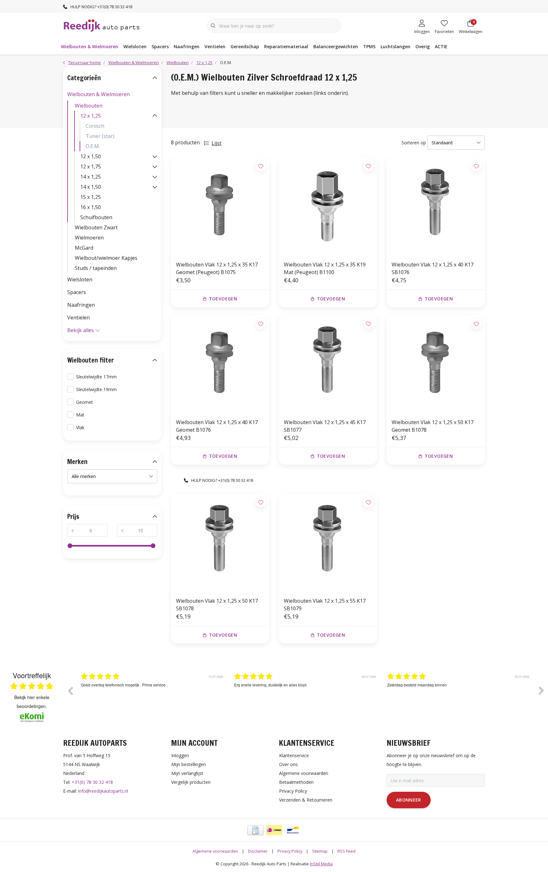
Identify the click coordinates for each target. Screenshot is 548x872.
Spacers (160, 46)
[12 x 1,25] (154, 115)
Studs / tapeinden (96, 268)
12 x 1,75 (90, 166)
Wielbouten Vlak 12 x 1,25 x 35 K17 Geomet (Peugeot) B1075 (217, 268)
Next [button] (541, 690)
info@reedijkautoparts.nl (103, 791)
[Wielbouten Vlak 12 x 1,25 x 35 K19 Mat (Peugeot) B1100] (328, 206)
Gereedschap (245, 46)
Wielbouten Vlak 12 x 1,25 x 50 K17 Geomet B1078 (432, 426)
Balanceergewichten (335, 46)
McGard (84, 247)
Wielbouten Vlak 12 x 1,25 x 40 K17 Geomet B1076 (217, 426)
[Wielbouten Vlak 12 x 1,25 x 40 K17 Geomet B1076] (220, 364)
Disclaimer (258, 851)
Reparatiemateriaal (286, 46)
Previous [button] (70, 690)
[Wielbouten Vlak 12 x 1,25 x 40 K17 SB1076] (436, 206)
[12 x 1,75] (154, 166)
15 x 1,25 (90, 196)
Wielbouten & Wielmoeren (89, 46)
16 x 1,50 (90, 207)
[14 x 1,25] (154, 176)
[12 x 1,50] (154, 156)
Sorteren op (413, 143)
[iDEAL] (274, 830)
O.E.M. (93, 146)
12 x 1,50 (90, 156)
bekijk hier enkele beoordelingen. (31, 701)
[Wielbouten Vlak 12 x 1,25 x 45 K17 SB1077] (328, 364)
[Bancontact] (293, 830)
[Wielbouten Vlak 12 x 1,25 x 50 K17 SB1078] (220, 543)
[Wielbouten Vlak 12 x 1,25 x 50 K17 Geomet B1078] (436, 364)
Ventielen (215, 46)
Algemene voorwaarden (215, 851)
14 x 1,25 (90, 176)
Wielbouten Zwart (96, 227)
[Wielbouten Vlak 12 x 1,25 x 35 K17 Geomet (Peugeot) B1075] (220, 206)
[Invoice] (255, 830)
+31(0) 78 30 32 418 (92, 782)
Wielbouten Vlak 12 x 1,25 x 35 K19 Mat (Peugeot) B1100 (325, 268)
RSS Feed (346, 851)
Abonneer (408, 800)
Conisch (95, 125)
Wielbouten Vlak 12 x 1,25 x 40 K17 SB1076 (432, 268)
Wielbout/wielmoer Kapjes (106, 257)
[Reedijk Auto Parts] (102, 25)
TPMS (369, 46)
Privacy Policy (289, 851)
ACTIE (441, 46)
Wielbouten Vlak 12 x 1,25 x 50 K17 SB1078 (217, 604)
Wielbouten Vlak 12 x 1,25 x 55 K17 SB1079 (325, 604)
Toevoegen (223, 299)
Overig (422, 46)
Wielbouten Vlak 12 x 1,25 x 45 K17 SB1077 (325, 426)
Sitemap (320, 851)
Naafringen (186, 46)
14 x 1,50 (90, 186)
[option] (152, 695)
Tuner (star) (100, 136)
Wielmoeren (89, 237)
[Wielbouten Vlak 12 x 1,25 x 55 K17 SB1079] (328, 543)
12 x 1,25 (90, 115)
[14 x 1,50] (154, 186)
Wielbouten (88, 105)
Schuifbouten (96, 217)
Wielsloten (135, 46)
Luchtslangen (395, 46)
